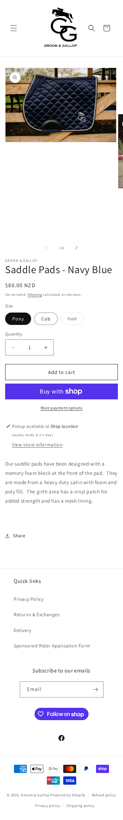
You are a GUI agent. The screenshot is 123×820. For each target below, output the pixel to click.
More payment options (62, 407)
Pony (18, 319)
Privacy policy (47, 805)
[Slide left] (46, 247)
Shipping (35, 294)
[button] (13, 28)
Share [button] (19, 535)
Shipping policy (80, 805)
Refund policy (104, 795)
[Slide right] (76, 247)
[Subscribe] (95, 689)
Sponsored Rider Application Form (52, 646)
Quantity (13, 334)
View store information (37, 445)
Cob (46, 319)
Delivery (22, 630)
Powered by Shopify (67, 795)
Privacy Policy (28, 599)
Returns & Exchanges (36, 614)
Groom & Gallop (35, 795)
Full (76, 320)
